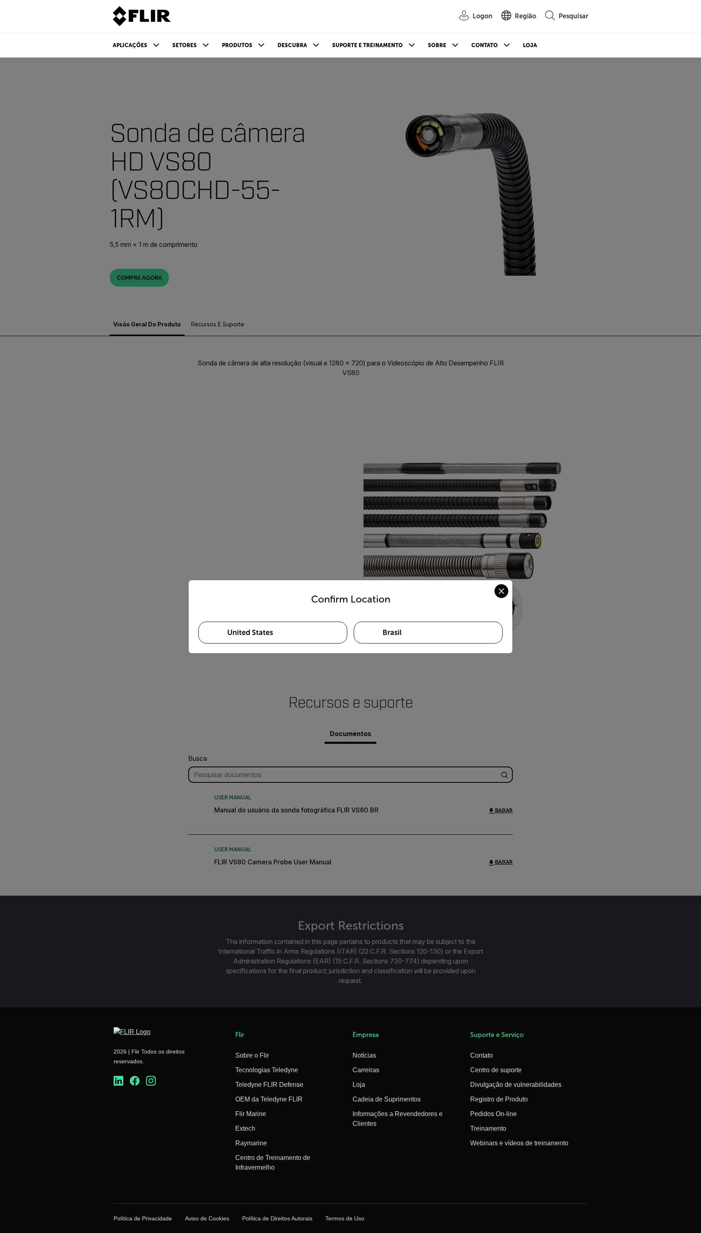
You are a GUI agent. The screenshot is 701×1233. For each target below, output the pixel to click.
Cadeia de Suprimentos (387, 1099)
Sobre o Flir (252, 1055)
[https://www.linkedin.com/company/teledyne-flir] (118, 1081)
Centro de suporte (496, 1070)
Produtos (237, 45)
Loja (530, 45)
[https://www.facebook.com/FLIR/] (135, 1081)
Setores (184, 45)
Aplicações (130, 45)
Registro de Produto (499, 1099)
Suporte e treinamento (367, 45)
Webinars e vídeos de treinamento (519, 1143)
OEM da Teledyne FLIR (269, 1099)
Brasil (392, 632)
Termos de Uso (344, 1218)
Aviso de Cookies (207, 1218)
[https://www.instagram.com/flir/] (151, 1081)
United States (250, 632)
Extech (245, 1128)
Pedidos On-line (493, 1113)
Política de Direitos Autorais (277, 1218)
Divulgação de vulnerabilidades (515, 1084)
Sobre (437, 45)
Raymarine (251, 1143)
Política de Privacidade (143, 1218)
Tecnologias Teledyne (266, 1070)
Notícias (364, 1055)
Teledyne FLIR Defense (269, 1084)
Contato (484, 45)
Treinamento (488, 1128)
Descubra (292, 45)
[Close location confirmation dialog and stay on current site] (501, 591)
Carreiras (366, 1070)
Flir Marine (250, 1113)
